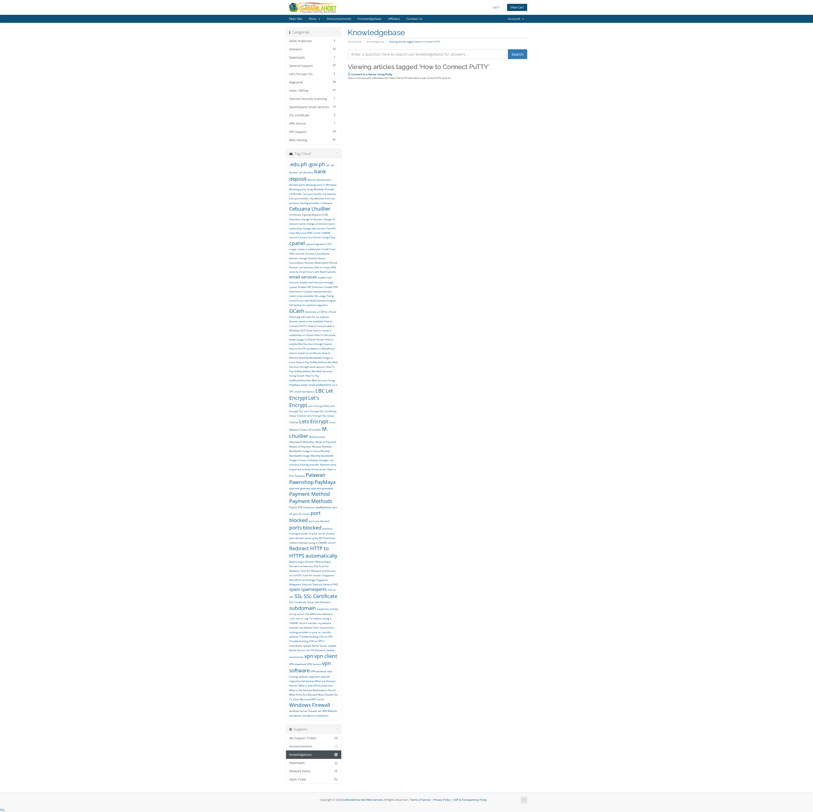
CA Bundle (295, 194)
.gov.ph (316, 164)
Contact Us (414, 19)
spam (294, 589)
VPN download (297, 664)
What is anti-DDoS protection (316, 685)
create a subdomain (309, 249)
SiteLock (307, 584)
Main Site (295, 19)
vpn (308, 655)
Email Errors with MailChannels (317, 272)
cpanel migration (316, 244)
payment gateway (299, 488)
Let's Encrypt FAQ (318, 406)
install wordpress (305, 391)
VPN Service (314, 664)
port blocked (305, 516)
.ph (328, 165)
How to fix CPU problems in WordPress (312, 348)
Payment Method (309, 493)
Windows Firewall (309, 704)
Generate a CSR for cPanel (320, 312)
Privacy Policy (442, 800)
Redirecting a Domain (302, 562)
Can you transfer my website (319, 194)
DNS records (296, 253)
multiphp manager (318, 460)
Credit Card (328, 249)
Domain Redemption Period (321, 263)
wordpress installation (316, 715)
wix (320, 711)
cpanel (297, 243)
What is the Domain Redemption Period (312, 690)
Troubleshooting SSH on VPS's (307, 641)
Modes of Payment (300, 446)
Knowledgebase (370, 19)
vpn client (325, 655)
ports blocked (305, 527)
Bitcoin (312, 180)
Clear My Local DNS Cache (305, 233)
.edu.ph (298, 164)
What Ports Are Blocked (303, 694)
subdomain (302, 607)
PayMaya (325, 481)
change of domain (311, 219)
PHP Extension (306, 507)
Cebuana (327, 203)
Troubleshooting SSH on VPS (316, 636)
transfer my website (319, 623)
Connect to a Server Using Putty (371, 74)
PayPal (293, 507)
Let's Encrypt (304, 401)
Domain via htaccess (301, 267)
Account (515, 19)
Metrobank (295, 442)
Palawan (300, 476)
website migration (309, 676)
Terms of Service (420, 800)
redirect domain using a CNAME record (312, 543)
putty (315, 538)
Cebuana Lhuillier (309, 208)
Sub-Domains (322, 602)
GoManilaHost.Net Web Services (362, 800)
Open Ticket (297, 779)
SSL (299, 596)
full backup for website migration (308, 305)
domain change (298, 258)
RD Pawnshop (327, 538)
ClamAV (331, 228)
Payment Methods (310, 501)
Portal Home (355, 41)
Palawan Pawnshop (307, 478)
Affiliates (394, 19)
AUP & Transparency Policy (470, 800)
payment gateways (322, 488)
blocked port (324, 180)
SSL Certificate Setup (301, 602)
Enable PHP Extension (311, 287)
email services (303, 277)
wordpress (295, 715)
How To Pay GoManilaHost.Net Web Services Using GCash (312, 371)
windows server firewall (303, 711)
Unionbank (295, 646)
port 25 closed (301, 514)
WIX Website (329, 711)
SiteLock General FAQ (325, 584)
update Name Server (315, 646)
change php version (313, 228)
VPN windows (318, 671)
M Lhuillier (315, 430)
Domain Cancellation (317, 253)
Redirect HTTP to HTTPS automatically (313, 552)
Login (496, 7)
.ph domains (306, 172)
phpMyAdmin (323, 507)
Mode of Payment (325, 442)
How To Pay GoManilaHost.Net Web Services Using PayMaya (312, 380)
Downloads (297, 763)
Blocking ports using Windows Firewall (311, 189)
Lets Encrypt (313, 421)
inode (304, 385)
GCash (296, 310)
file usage (320, 296)
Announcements (339, 19)
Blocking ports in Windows (321, 185)
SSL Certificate (320, 596)
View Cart (517, 7)
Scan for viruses (312, 575)
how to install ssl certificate (305, 353)
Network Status (300, 771)
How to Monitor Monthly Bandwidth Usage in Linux (311, 357)
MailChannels (317, 437)
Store (313, 19)
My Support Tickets (302, 738)
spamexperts (314, 589)
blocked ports (297, 185)
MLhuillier (309, 442)
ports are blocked (319, 521)
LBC (320, 390)
